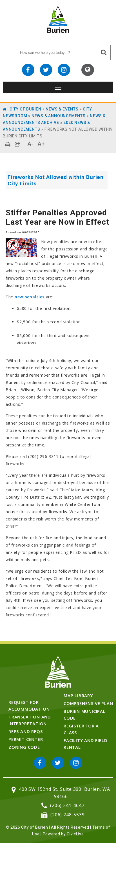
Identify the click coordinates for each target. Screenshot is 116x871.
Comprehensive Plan (88, 703)
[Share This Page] (18, 144)
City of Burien (25, 109)
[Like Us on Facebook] (28, 70)
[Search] (104, 52)
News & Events (62, 109)
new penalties (29, 296)
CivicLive (75, 834)
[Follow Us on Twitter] (46, 70)
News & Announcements (59, 116)
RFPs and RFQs (25, 731)
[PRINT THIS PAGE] (8, 145)
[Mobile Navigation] (58, 87)
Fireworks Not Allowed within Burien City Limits (56, 180)
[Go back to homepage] (58, 31)
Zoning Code (24, 747)
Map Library (78, 695)
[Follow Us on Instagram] (64, 70)
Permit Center (25, 739)
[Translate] (87, 70)
